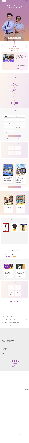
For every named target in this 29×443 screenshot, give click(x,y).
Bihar (8, 331)
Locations (3, 353)
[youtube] (18, 361)
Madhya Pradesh (24, 331)
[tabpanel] (14, 20)
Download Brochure (5, 348)
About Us (3, 345)
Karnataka (19, 331)
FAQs (3, 354)
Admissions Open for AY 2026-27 (14, 37)
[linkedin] (14, 361)
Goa (14, 331)
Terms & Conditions (14, 366)
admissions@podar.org (10, 340)
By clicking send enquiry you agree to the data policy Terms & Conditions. (14, 138)
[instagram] (16, 361)
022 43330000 (9, 341)
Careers (3, 350)
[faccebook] (10, 361)
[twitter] (12, 361)
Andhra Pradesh (4, 331)
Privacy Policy (14, 365)
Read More (17, 68)
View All (14, 242)
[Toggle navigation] (26, 1)
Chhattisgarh (11, 331)
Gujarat (17, 331)
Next (26, 174)
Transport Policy (4, 349)
